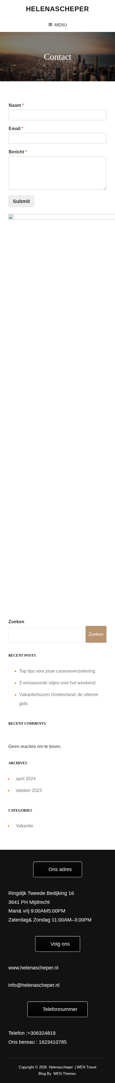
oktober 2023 (29, 790)
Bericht (18, 151)
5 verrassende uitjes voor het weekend (57, 682)
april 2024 (26, 778)
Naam (16, 105)
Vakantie (24, 825)
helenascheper (57, 9)
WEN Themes (64, 1074)
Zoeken (16, 621)
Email (16, 128)
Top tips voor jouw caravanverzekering (57, 671)
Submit (21, 201)
